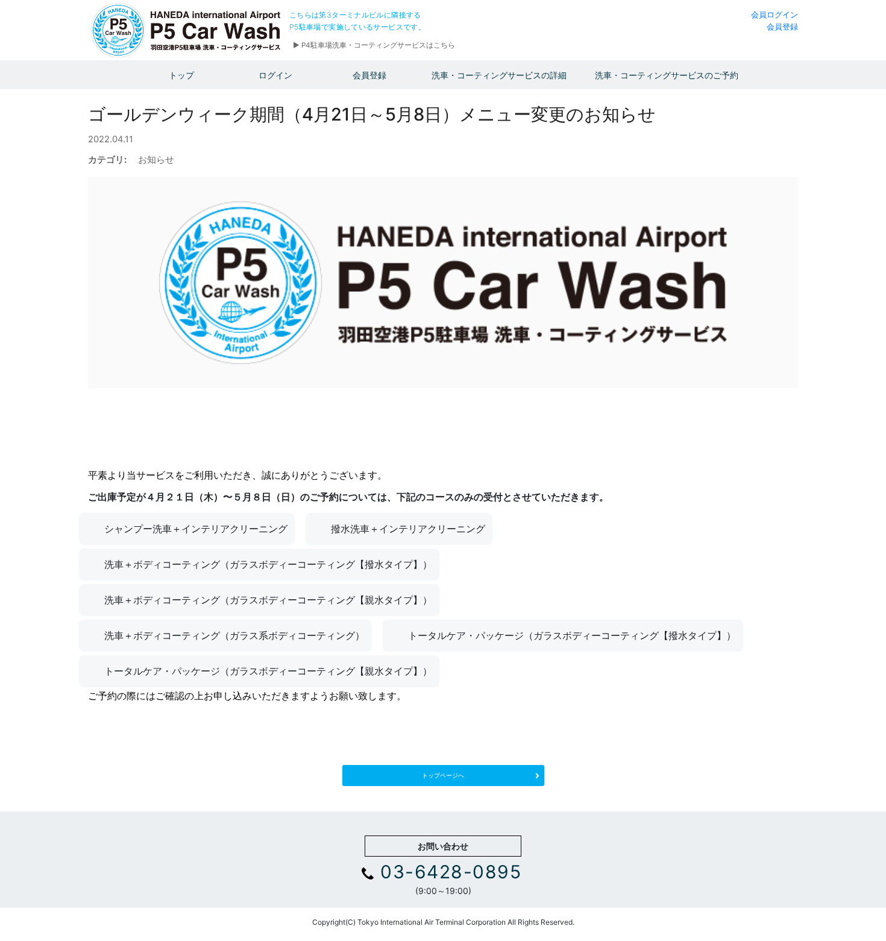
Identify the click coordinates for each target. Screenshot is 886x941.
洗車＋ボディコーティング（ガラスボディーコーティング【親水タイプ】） (268, 600)
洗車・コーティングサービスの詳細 (499, 75)
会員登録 (782, 26)
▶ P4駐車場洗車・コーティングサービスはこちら (374, 45)
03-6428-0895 (450, 872)
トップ (181, 75)
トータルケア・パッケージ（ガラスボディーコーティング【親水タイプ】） (268, 671)
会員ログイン (774, 14)
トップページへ (443, 775)
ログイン (275, 75)
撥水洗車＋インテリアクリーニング (408, 529)
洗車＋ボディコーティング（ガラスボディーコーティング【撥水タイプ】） (268, 564)
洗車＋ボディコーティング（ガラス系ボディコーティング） (234, 635)
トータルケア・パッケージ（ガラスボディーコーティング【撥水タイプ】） (572, 635)
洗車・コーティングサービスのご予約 (666, 75)
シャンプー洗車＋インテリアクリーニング (195, 529)
